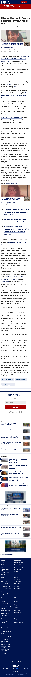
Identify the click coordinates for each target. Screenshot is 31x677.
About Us (4, 598)
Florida (15, 277)
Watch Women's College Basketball (5, 649)
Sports (3, 619)
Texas (15, 87)
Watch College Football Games (6, 637)
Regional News (19, 619)
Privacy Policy (17, 413)
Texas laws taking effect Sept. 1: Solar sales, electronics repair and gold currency (18, 461)
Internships (3, 608)
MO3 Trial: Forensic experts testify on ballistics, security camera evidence (9, 436)
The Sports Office (5, 585)
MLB (2, 624)
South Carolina (14, 279)
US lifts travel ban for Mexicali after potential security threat (9, 424)
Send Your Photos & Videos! (19, 606)
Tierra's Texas (4, 581)
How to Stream (4, 579)
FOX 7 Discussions (18, 590)
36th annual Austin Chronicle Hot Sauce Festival (10, 521)
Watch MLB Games (5, 639)
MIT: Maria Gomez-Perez (7, 47)
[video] (26, 510)
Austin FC (3, 622)
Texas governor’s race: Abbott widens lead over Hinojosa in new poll (18, 485)
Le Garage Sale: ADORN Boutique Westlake (11, 527)
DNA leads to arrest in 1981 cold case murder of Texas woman (11, 443)
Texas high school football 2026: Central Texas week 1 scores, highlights (18, 467)
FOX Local (4, 578)
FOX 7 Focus (17, 583)
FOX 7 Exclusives (19, 578)
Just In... (3, 421)
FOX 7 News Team (5, 605)
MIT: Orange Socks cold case (8, 202)
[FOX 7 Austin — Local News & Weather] (5, 2)
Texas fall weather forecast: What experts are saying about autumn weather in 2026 (18, 479)
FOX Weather (17, 610)
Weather (17, 598)
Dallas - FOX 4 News (19, 621)
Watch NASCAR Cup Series (5, 642)
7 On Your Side (17, 581)
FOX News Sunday (5, 572)
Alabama (9, 277)
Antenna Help (4, 615)
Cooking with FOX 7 (19, 566)
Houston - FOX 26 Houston (18, 623)
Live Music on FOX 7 (19, 567)
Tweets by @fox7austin (6, 554)
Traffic (2, 564)
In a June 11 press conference (11, 117)
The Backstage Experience (4, 593)
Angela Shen (5, 26)
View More (26, 421)
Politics (2, 567)
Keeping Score (17, 564)
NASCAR (3, 626)
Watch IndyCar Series (6, 644)
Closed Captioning (5, 610)
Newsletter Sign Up (5, 603)
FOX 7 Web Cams (18, 609)
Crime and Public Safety (5, 570)
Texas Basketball (5, 627)
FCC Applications (5, 613)
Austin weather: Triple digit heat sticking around (10, 509)
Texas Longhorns (5, 621)
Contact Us (3, 601)
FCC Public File (4, 612)
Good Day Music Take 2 (6, 590)
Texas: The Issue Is (18, 585)
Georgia (8, 84)
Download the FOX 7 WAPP (19, 603)
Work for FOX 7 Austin (6, 606)
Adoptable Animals (18, 569)
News (3, 560)
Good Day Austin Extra (6, 588)
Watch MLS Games (5, 653)
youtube (18, 661)
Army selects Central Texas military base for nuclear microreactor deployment (11, 430)
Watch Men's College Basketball (6, 646)
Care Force (16, 586)
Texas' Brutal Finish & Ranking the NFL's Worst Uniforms (10, 515)
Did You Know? (17, 612)
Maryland (4, 279)
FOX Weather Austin (6, 586)
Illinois (21, 277)
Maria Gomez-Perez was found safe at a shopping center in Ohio (15, 58)
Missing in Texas (17, 26)
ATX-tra (16, 591)
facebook (10, 661)
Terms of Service (16, 415)
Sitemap (3, 574)
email (21, 661)
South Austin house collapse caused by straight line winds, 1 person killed (10, 449)
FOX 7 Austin (11, 26)
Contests (16, 571)
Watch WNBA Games (6, 652)
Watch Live (24, 2)
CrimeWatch (17, 579)
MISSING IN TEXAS (11, 183)
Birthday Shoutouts (18, 562)
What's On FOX (4, 600)
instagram (15, 661)
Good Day (17, 560)
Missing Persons (21, 379)
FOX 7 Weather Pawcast (17, 600)
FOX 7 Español (4, 583)
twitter (13, 661)
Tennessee (5, 282)
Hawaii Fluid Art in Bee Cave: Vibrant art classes (10, 534)
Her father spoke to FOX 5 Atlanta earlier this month (14, 95)
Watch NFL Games (5, 635)
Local (2, 562)
